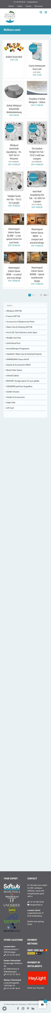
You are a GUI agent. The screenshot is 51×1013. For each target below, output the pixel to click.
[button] (4, 1008)
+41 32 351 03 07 (13, 955)
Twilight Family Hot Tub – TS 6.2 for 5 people (14, 199)
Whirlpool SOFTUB (14, 311)
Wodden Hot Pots (13, 338)
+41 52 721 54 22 (13, 974)
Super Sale (10, 402)
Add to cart (12, 46)
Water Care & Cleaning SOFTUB (19, 327)
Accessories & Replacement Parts (20, 322)
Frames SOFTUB (13, 316)
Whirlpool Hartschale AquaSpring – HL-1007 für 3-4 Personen (14, 152)
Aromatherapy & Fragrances (17, 349)
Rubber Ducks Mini (14, 57)
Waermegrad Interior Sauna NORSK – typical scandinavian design (37, 274)
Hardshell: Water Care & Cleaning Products (24, 354)
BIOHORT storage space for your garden (22, 381)
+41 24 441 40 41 (13, 988)
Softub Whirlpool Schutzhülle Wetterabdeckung (14, 109)
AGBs (29, 1004)
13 (41, 295)
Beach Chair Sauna (14, 370)
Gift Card (10, 408)
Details (14, 48)
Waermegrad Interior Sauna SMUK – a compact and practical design (37, 236)
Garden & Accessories (15, 397)
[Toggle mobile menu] (46, 12)
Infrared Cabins (12, 376)
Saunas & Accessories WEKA (18, 365)
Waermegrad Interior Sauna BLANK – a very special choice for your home (14, 236)
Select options (14, 90)
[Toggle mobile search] (41, 12)
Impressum (23, 1004)
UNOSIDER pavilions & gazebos (19, 386)
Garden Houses (12, 392)
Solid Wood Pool (13, 343)
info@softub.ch (32, 2)
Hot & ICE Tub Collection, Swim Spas (21, 332)
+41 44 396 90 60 (37, 902)
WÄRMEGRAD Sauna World (17, 359)
